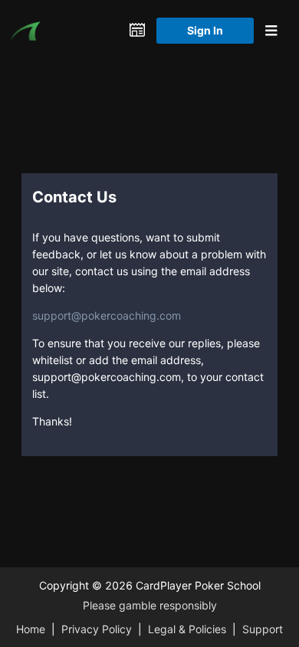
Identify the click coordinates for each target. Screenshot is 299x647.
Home (30, 629)
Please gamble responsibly (150, 605)
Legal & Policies (187, 629)
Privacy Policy (96, 629)
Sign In (205, 30)
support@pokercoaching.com (106, 315)
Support (262, 629)
